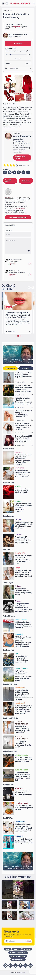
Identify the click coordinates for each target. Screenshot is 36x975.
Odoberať (28, 941)
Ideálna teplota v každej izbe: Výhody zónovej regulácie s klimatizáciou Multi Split (22, 776)
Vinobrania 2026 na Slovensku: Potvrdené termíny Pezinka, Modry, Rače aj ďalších (23, 388)
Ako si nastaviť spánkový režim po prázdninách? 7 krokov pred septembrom (23, 540)
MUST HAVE (19, 468)
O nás (8, 949)
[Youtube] (10, 965)
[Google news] (25, 965)
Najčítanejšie (10, 368)
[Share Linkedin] (23, 172)
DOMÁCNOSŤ (20, 688)
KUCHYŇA (19, 788)
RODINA (18, 535)
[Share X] (14, 172)
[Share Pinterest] (19, 172)
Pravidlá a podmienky (18, 953)
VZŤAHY (18, 520)
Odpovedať (12, 264)
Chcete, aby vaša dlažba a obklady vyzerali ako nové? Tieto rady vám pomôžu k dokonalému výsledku (24, 695)
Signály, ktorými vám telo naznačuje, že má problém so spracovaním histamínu (23, 507)
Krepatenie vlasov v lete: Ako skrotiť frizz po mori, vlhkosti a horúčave (23, 426)
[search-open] (6, 3)
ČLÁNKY (18, 586)
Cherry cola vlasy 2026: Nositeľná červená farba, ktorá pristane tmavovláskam (23, 439)
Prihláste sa (9, 198)
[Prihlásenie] (3, 3)
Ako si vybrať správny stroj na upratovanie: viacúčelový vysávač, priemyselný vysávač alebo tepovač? (23, 709)
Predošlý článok (8, 181)
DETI (16, 654)
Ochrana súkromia (18, 956)
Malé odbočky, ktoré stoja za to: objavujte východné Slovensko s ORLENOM (23, 625)
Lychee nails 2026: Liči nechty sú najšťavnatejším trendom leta (23, 413)
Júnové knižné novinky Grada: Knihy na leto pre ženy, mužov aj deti (24, 841)
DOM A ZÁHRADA (21, 668)
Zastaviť (18, 59)
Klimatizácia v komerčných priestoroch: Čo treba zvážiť (23, 744)
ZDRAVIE (18, 486)
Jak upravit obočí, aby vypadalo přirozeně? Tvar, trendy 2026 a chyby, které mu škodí (23, 573)
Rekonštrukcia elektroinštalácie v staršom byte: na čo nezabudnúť (22, 729)
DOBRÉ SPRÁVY (20, 620)
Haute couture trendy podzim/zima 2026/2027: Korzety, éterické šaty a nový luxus (23, 559)
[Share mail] (28, 172)
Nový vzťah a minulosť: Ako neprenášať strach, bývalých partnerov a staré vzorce (24, 525)
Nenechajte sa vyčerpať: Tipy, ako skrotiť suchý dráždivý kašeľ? (23, 591)
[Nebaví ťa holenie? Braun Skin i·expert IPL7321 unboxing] (9, 915)
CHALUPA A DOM (21, 755)
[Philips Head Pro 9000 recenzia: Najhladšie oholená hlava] (26, 905)
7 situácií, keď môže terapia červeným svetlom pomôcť (22, 491)
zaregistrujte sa (19, 208)
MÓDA (10, 10)
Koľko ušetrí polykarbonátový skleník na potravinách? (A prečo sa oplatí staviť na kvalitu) (23, 676)
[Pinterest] (20, 965)
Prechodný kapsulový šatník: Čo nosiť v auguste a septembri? (23, 375)
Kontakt (17, 949)
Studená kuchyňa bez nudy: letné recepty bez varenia (24, 807)
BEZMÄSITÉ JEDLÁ (21, 803)
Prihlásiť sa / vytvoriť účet (18, 217)
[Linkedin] (30, 965)
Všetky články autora (20, 157)
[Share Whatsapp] (10, 172)
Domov (5, 10)
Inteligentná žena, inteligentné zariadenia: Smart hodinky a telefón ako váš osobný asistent (23, 607)
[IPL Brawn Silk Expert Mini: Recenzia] (26, 915)
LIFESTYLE (19, 634)
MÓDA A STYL (20, 553)
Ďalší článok (26, 181)
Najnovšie (25, 368)
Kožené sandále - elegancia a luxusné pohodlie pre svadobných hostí (22, 473)
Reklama (27, 949)
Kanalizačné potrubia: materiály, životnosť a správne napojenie (23, 759)
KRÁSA (17, 568)
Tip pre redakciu (18, 960)
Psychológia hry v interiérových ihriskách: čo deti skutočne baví (21, 659)
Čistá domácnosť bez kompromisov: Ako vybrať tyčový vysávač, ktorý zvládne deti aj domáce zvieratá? (23, 828)
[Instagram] (5, 965)
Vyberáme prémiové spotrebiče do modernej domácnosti (23, 793)
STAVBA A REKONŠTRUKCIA (21, 723)
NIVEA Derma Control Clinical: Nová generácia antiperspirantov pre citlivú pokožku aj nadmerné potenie (23, 641)
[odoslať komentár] (28, 251)
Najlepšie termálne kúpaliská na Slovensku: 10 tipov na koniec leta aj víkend (23, 401)
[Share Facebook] (5, 172)
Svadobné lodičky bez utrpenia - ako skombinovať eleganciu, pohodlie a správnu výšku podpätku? (23, 459)
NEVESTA (18, 452)
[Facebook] (15, 965)
